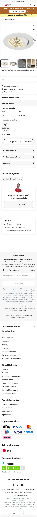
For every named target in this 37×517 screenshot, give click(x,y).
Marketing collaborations (11, 376)
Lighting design (13, 383)
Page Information (10, 400)
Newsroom (13, 390)
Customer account (9, 355)
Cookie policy (7, 411)
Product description (11, 157)
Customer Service (11, 326)
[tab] (18, 342)
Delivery (5, 345)
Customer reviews (9, 386)
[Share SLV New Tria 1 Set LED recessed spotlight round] (34, 29)
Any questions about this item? (20, 142)
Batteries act (28, 492)
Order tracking (7, 338)
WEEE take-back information (18, 495)
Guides (13, 393)
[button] (4, 63)
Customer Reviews (11, 458)
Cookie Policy (19, 492)
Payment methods (9, 351)
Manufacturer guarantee (11, 358)
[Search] (31, 4)
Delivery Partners (10, 445)
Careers (5, 390)
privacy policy (23, 310)
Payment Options (10, 421)
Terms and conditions (10, 404)
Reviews (6, 163)
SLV (20, 111)
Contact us (6, 341)
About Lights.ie (9, 365)
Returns (5, 348)
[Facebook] (14, 485)
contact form (17, 308)
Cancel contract (8, 331)
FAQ (3, 334)
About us (5, 369)
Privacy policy (7, 408)
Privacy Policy (10, 492)
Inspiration (6, 393)
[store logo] (10, 4)
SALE (17, 11)
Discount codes (8, 380)
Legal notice (6, 415)
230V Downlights (9, 19)
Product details (9, 151)
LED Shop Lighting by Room (12, 179)
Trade (4, 383)
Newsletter (6, 373)
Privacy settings (7, 489)
